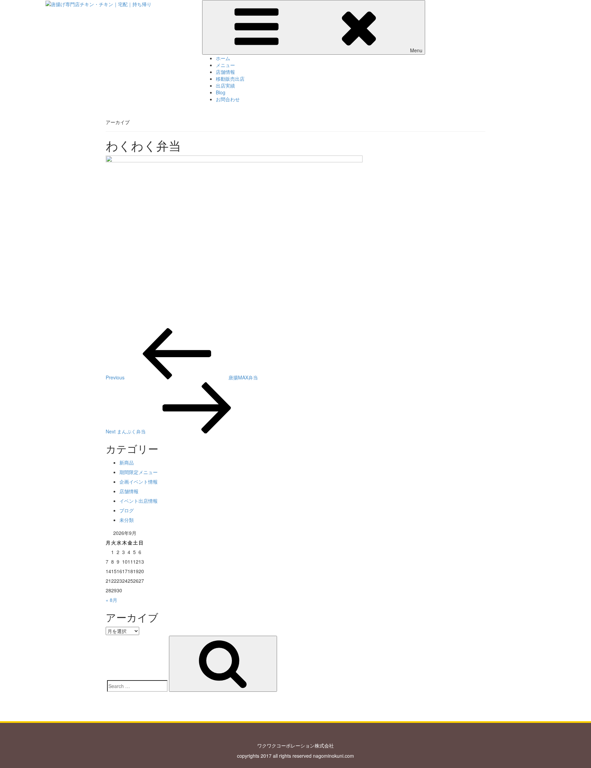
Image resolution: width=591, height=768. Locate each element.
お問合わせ (228, 99)
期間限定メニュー (138, 472)
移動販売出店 (230, 78)
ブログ (126, 510)
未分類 (126, 519)
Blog (220, 92)
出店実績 (225, 85)
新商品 (126, 462)
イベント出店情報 (138, 500)
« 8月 (111, 599)
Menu (416, 50)
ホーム (223, 58)
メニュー (225, 65)
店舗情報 (225, 71)
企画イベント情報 (138, 481)
